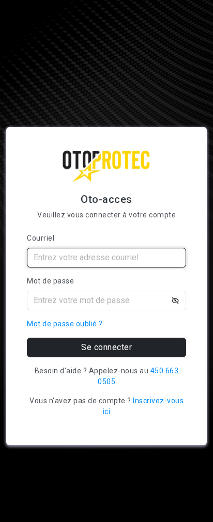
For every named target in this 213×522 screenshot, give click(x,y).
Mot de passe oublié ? (65, 324)
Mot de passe (50, 281)
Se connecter (106, 347)
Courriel (40, 238)
